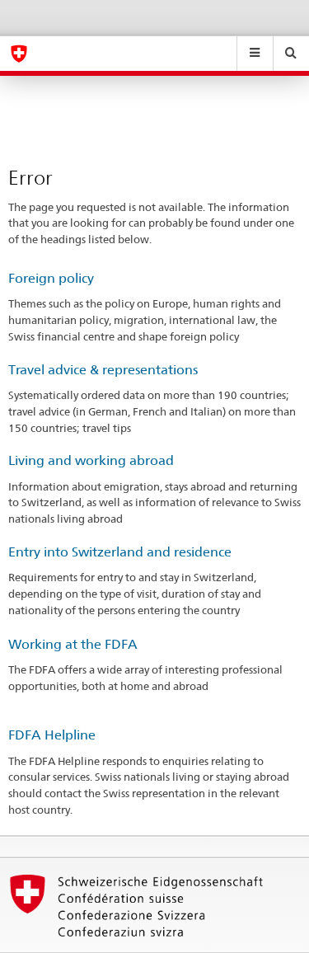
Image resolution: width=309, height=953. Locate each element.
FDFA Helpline (52, 735)
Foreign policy (51, 278)
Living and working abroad (91, 460)
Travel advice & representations (103, 370)
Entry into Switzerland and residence (120, 552)
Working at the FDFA (73, 644)
